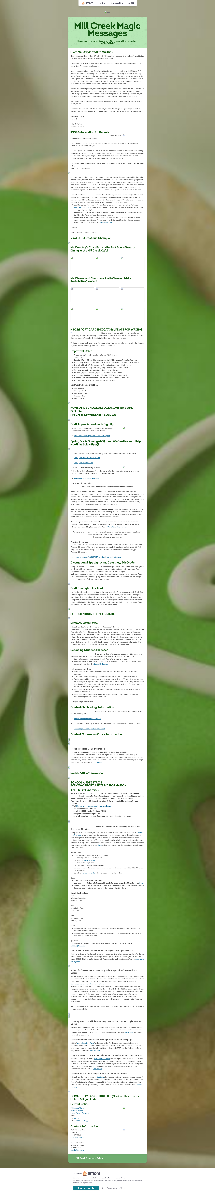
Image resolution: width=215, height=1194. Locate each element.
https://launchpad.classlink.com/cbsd (87, 719)
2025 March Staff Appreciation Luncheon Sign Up (92, 436)
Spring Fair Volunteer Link (83, 463)
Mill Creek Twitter (77, 1111)
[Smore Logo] (87, 3)
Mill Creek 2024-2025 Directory (86, 478)
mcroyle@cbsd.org (77, 1137)
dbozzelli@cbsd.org (100, 664)
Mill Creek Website (77, 1108)
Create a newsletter (86, 1188)
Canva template (89, 860)
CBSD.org (96, 762)
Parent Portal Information (80, 1113)
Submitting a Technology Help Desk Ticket (89, 729)
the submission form (89, 873)
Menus (76, 1118)
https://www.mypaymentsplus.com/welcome (93, 806)
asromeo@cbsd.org (78, 946)
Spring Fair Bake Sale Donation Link (87, 458)
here (100, 845)
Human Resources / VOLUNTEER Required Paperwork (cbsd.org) (97, 557)
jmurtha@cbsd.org (81, 207)
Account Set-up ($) (81, 1121)
